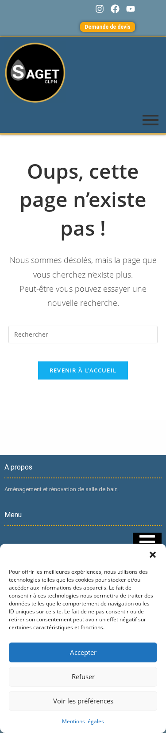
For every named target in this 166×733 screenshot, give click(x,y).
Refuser (83, 676)
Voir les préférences (83, 700)
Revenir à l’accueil (83, 370)
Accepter (83, 652)
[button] (152, 554)
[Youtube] (130, 8)
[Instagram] (99, 8)
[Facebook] (115, 8)
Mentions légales (83, 721)
